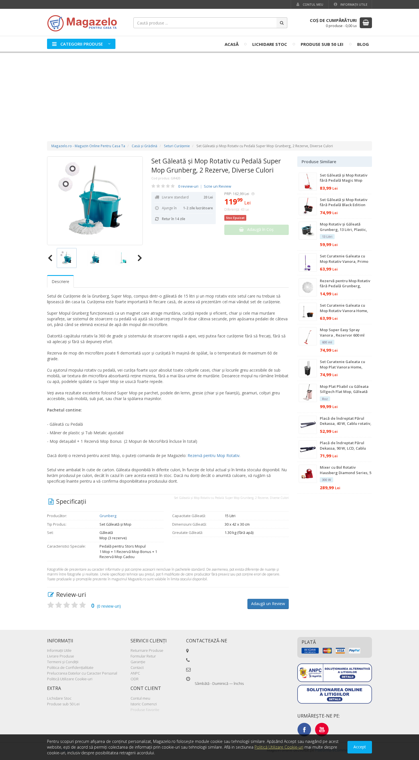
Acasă (232, 44)
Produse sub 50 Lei (322, 44)
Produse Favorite (145, 709)
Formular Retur (143, 656)
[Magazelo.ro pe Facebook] (304, 729)
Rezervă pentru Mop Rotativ (213, 455)
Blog (363, 44)
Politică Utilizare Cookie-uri (69, 678)
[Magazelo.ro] (84, 22)
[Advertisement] (209, 91)
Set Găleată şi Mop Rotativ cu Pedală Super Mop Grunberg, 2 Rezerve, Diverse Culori (216, 165)
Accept (359, 746)
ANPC (135, 673)
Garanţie (138, 661)
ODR (135, 678)
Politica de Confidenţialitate (70, 667)
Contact (137, 667)
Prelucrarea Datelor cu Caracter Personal (82, 673)
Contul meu (312, 4)
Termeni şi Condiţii (62, 661)
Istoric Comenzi (144, 703)
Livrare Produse (60, 656)
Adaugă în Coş (259, 229)
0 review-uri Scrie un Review (204, 186)
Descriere (60, 281)
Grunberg (107, 515)
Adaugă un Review (268, 603)
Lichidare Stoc (269, 44)
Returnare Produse (147, 650)
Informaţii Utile (353, 4)
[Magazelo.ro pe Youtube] (322, 729)
